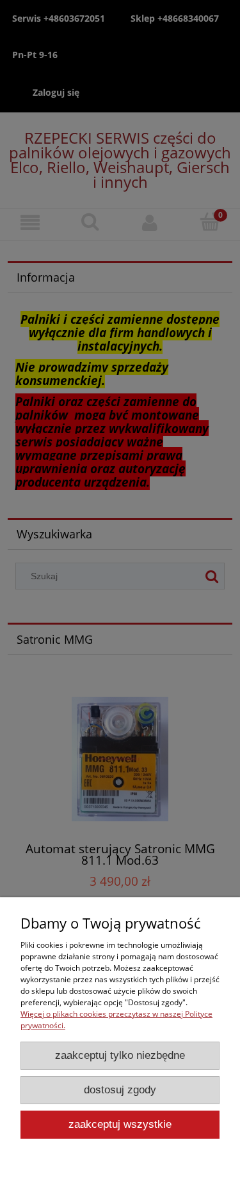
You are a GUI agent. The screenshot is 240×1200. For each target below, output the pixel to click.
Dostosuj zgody (120, 1090)
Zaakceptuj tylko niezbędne (120, 1055)
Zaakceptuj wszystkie (120, 1124)
